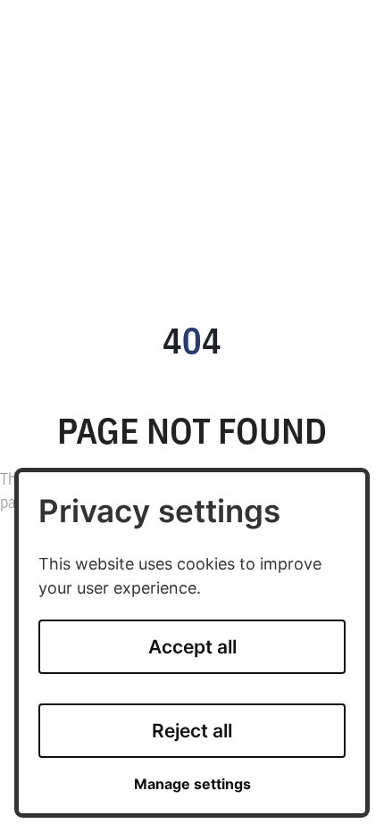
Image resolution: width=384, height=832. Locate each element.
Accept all (192, 647)
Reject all (192, 731)
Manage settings (192, 784)
